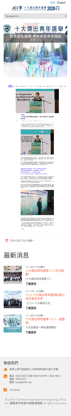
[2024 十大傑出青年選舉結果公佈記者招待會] (13, 299)
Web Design (8, 406)
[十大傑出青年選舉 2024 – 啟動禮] (13, 323)
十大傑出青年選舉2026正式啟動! (44, 272)
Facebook (14, 390)
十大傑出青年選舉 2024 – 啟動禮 (45, 321)
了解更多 (30, 284)
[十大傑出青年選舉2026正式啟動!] (13, 275)
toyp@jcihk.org (23, 382)
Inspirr (17, 406)
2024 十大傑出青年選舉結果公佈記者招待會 (45, 297)
